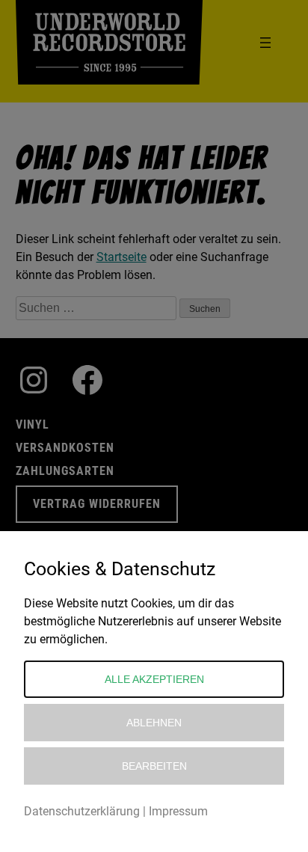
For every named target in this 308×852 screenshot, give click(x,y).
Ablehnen (154, 723)
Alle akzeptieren (154, 679)
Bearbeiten (154, 766)
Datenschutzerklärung (82, 811)
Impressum (178, 811)
